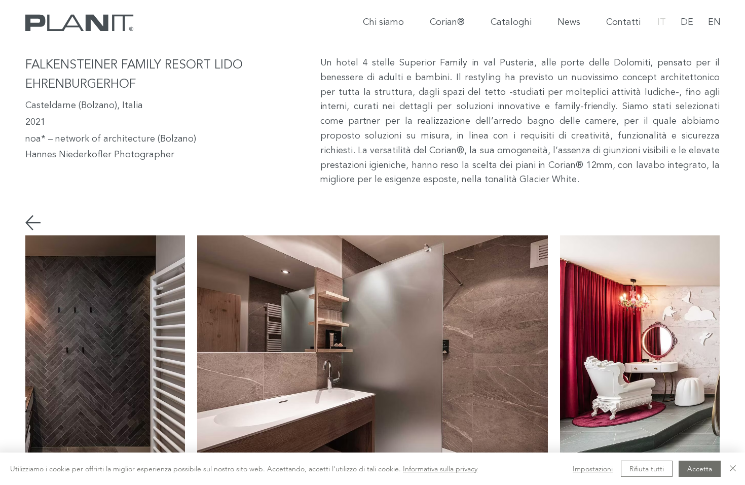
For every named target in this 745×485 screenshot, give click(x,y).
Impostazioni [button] (593, 468)
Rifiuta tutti (646, 468)
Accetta (699, 468)
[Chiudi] (733, 469)
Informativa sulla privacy (440, 468)
